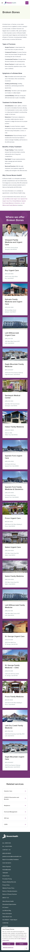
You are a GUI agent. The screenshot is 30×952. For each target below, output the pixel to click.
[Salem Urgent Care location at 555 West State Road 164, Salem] (15, 537)
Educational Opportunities (9, 904)
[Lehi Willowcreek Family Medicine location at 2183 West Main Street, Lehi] (15, 595)
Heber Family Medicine (14, 427)
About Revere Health (8, 901)
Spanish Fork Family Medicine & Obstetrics (14, 488)
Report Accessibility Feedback (10, 859)
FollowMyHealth (6, 869)
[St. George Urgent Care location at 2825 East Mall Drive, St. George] (15, 627)
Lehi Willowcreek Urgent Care (12, 199)
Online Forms (5, 876)
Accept (8, 943)
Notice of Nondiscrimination (9, 891)
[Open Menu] (2, 3)
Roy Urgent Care (12, 270)
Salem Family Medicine (14, 576)
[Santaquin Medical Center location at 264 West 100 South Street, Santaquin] (15, 386)
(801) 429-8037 (9, 370)
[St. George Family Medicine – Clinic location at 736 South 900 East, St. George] (15, 656)
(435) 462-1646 (9, 307)
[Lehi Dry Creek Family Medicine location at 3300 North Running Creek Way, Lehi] (15, 716)
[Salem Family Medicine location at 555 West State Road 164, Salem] (15, 566)
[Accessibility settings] (26, 948)
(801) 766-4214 (9, 731)
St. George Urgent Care (14, 636)
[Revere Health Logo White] (15, 836)
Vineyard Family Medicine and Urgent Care (13, 242)
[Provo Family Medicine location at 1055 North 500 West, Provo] (15, 687)
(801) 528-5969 (9, 274)
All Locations (7, 846)
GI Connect (5, 907)
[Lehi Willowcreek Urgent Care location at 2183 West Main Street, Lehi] (15, 323)
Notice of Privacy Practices (9, 894)
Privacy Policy (6, 885)
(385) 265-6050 (9, 550)
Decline (21, 943)
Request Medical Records (9, 882)
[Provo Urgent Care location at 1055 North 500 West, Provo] (15, 508)
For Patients (6, 863)
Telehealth (5, 873)
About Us (5, 897)
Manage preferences (8, 947)
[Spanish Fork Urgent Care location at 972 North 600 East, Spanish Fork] (15, 446)
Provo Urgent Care (13, 518)
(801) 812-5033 (9, 521)
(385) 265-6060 (9, 461)
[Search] (26, 2)
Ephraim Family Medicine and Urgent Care (13, 301)
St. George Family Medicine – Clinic (12, 666)
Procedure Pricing (7, 879)
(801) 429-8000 (6, 853)
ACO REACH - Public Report (9, 920)
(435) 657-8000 (9, 430)
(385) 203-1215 (9, 338)
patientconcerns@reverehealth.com (11, 856)
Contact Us (6, 849)
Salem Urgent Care (13, 547)
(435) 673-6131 (9, 640)
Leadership (5, 923)
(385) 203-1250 (9, 401)
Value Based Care (7, 916)
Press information (7, 913)
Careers (5, 926)
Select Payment (6, 866)
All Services (6, 843)
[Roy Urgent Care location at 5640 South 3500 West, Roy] (15, 261)
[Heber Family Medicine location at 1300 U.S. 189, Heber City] (15, 417)
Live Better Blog (6, 910)
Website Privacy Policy (8, 888)
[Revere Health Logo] (14, 2)
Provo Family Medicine (15, 201)
